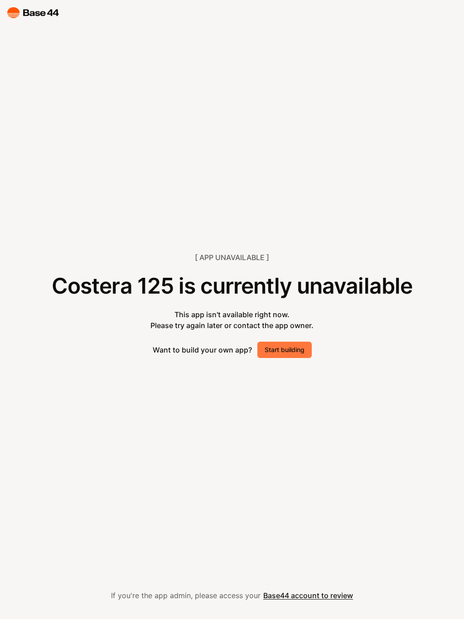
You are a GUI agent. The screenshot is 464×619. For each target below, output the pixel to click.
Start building (284, 349)
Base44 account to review (308, 595)
